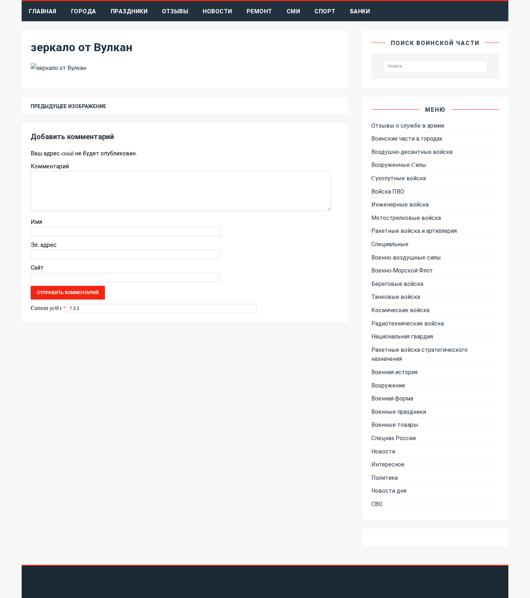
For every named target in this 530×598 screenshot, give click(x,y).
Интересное (388, 464)
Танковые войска (395, 296)
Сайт (37, 267)
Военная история (394, 372)
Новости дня (388, 490)
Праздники (129, 11)
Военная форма (392, 398)
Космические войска (400, 310)
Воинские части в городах (406, 138)
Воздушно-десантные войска (411, 151)
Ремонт (259, 11)
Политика (384, 477)
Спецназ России (393, 438)
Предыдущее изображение (68, 106)
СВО (377, 504)
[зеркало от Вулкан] (58, 67)
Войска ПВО (387, 191)
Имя (36, 221)
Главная (43, 11)
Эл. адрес (44, 244)
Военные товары (394, 424)
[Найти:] (435, 66)
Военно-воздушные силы (406, 257)
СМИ (293, 11)
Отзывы (175, 11)
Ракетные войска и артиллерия (414, 230)
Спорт (325, 11)
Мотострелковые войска (406, 217)
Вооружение (388, 385)
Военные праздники (398, 411)
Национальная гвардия (402, 336)
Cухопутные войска (398, 178)
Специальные (389, 244)
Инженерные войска (400, 204)
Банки (360, 11)
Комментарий (50, 166)
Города (83, 11)
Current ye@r (48, 307)
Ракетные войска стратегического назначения (419, 354)
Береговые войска (397, 283)
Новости (217, 11)
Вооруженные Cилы (398, 164)
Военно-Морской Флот (402, 270)
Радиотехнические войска (407, 323)
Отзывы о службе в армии (407, 125)
